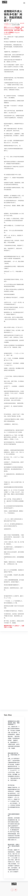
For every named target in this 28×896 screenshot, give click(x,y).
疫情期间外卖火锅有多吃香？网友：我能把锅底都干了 (14, 722)
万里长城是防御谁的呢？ (14, 814)
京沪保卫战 (11, 785)
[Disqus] (14, 656)
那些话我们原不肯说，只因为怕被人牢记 (14, 754)
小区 (5, 24)
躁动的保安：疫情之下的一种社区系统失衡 (14, 846)
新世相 (6, 23)
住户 (10, 24)
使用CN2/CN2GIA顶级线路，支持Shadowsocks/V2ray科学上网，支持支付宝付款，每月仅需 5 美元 (14, 29)
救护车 (7, 24)
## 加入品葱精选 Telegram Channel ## (12, 33)
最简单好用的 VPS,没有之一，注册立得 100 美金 (14, 626)
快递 (21, 23)
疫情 (23, 23)
